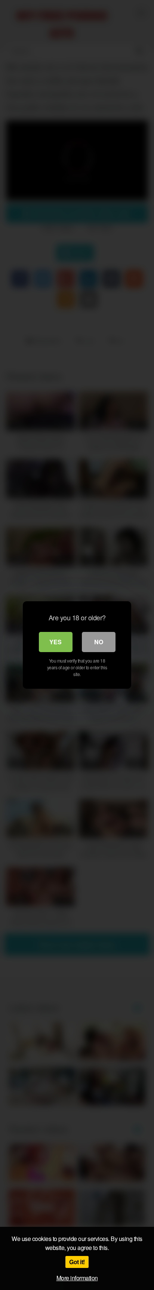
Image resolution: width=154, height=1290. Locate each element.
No (98, 642)
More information (77, 1278)
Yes (55, 642)
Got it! (77, 1261)
